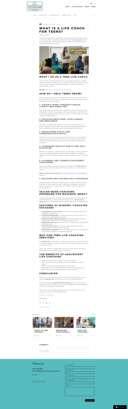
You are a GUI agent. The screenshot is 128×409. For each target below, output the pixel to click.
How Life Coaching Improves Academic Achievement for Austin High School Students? (84, 331)
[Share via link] (49, 303)
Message (67, 385)
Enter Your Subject (69, 380)
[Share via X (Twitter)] (43, 303)
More (74, 15)
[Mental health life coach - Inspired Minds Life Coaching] (64, 322)
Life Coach (42, 295)
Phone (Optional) (69, 370)
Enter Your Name (69, 365)
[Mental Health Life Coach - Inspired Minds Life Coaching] (42, 322)
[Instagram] (36, 375)
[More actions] (88, 24)
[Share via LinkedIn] (46, 303)
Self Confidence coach (54, 15)
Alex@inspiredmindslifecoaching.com (47, 371)
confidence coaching (66, 15)
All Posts (34, 15)
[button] (93, 15)
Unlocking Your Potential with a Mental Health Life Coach (64, 331)
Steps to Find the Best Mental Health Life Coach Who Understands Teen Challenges (42, 331)
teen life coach (50, 295)
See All (93, 314)
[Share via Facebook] (40, 303)
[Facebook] (33, 375)
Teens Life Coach (43, 15)
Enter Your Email (69, 375)
